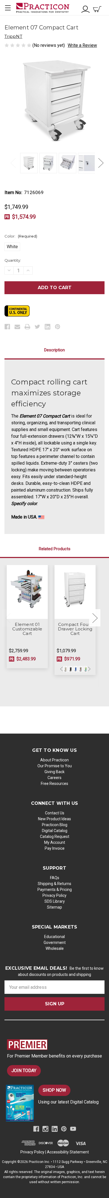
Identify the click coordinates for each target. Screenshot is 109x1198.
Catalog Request (54, 836)
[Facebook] (7, 326)
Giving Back (54, 772)
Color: (20, 236)
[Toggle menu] (7, 7)
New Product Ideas (54, 819)
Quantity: (12, 260)
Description (54, 350)
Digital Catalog (54, 830)
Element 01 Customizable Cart (27, 629)
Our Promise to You (54, 766)
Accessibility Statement (68, 1152)
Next (100, 162)
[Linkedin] (47, 326)
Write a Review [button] (82, 45)
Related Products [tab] (54, 548)
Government (55, 942)
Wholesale (55, 948)
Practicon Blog (54, 825)
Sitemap (54, 907)
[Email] (17, 326)
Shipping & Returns (54, 883)
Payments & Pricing (54, 889)
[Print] (27, 326)
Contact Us (54, 813)
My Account (54, 842)
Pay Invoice (55, 848)
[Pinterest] (57, 326)
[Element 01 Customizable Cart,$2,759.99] (27, 592)
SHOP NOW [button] (54, 1090)
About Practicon (54, 760)
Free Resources (54, 783)
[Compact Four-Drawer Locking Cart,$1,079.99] (75, 592)
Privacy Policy (54, 895)
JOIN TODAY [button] (23, 1070)
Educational (54, 936)
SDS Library (54, 901)
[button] (56, 1044)
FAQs (54, 878)
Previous (12, 162)
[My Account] (85, 8)
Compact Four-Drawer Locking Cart (75, 629)
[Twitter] (37, 326)
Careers (54, 777)
